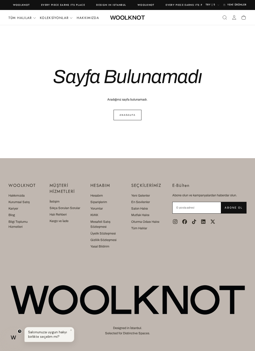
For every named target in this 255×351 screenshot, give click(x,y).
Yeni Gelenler (140, 195)
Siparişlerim (98, 202)
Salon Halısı (139, 208)
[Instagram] (175, 222)
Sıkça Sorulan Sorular (65, 208)
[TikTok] (194, 222)
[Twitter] (213, 222)
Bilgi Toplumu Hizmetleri (18, 224)
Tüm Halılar (139, 228)
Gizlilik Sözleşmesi (103, 240)
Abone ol (233, 207)
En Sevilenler (140, 202)
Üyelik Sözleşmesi (103, 233)
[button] (225, 17)
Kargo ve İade (59, 221)
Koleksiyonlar (54, 17)
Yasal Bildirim (99, 246)
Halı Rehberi (58, 214)
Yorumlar (96, 208)
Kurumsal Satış (19, 202)
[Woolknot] (127, 300)
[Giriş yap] (234, 17)
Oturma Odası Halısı (145, 222)
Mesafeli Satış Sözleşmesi (100, 224)
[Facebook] (185, 222)
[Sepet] (244, 17)
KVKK (94, 215)
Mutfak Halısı (140, 215)
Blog (11, 215)
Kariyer (13, 208)
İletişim (55, 201)
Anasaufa (127, 115)
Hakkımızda (88, 17)
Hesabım (96, 195)
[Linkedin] (203, 222)
